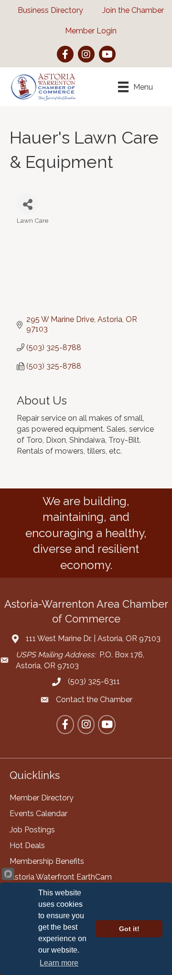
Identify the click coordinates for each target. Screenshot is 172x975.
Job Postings (32, 829)
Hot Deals (27, 845)
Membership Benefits (47, 861)
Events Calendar (38, 813)
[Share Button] (27, 204)
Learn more (59, 963)
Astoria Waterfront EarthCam (61, 877)
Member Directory (42, 797)
